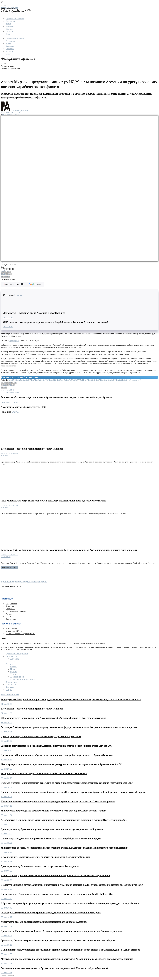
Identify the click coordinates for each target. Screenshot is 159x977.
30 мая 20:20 (6, 769)
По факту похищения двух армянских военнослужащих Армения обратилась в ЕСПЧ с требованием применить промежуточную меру (72, 884)
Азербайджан (17, 677)
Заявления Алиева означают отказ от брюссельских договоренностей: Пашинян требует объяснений (54, 968)
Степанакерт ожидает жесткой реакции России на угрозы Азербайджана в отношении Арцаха (51, 838)
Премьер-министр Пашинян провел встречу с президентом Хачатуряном (40, 866)
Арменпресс (14, 340)
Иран (12, 669)
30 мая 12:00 (6, 834)
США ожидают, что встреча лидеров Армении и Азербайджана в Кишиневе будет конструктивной (55, 322)
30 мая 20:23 (6, 750)
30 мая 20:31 (6, 732)
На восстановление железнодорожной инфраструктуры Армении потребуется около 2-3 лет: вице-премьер (58, 801)
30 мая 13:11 (6, 806)
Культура (9, 31)
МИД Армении (89, 380)
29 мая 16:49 (6, 908)
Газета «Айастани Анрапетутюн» (20, 633)
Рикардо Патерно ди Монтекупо (124, 380)
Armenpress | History (15, 631)
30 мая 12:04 (6, 815)
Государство (10, 21)
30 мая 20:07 (6, 797)
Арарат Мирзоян (42, 380)
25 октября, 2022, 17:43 (11, 112)
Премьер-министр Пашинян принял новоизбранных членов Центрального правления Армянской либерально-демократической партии (73, 792)
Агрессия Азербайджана (21, 380)
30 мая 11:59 (6, 843)
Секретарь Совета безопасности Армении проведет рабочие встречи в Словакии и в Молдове (51, 912)
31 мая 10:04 (6, 723)
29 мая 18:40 (6, 899)
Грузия (13, 671)
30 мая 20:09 (6, 787)
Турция (14, 674)
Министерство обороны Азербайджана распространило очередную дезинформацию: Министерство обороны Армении (64, 847)
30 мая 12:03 (6, 824)
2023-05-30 (5, 557)
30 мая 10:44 (6, 852)
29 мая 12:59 (6, 954)
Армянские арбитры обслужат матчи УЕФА (24, 581)
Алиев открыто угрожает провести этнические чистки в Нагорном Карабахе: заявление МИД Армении (55, 875)
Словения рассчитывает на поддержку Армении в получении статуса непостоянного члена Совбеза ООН (56, 745)
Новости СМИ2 (7, 390)
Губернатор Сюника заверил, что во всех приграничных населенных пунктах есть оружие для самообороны (58, 940)
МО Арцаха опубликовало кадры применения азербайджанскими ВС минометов (44, 773)
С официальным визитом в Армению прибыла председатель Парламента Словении (45, 857)
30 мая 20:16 (6, 778)
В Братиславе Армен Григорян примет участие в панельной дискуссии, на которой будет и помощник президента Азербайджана (70, 903)
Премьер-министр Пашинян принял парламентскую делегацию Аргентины (41, 736)
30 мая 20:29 (6, 741)
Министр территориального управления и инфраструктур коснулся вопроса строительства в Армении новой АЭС (61, 764)
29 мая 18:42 (6, 889)
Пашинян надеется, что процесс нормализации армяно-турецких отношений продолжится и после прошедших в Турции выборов (70, 949)
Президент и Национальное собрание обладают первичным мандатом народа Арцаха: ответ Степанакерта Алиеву (62, 931)
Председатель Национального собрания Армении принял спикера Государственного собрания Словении (57, 755)
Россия (13, 666)
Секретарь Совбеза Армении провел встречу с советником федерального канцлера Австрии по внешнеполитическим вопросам (69, 550)
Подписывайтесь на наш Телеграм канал (19, 377)
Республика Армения (19, 110)
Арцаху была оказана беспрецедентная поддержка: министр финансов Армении (44, 921)
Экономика (10, 26)
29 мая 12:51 (6, 964)
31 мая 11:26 (6, 713)
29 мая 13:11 (6, 945)
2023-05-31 (8, 318)
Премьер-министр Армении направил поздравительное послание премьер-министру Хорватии (52, 829)
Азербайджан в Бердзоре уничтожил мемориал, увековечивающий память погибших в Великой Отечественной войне (64, 820)
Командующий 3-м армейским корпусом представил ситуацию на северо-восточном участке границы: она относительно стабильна (71, 699)
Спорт (8, 34)
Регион (8, 23)
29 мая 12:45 (6, 973)
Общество (10, 29)
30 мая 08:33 (6, 880)
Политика (101, 380)
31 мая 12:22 (6, 704)
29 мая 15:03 (6, 936)
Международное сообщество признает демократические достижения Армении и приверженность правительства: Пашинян (67, 959)
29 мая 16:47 (6, 917)
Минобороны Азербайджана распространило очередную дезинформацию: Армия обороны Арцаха (54, 810)
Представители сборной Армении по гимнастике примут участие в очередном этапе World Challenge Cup (57, 894)
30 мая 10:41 (6, 862)
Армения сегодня (60, 380)
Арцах (13, 661)
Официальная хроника (15, 18)
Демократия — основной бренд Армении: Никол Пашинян (34, 313)
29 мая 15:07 (6, 926)
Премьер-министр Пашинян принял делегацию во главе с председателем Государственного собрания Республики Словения (67, 782)
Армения (14, 659)
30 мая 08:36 (6, 871)
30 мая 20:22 (6, 760)
